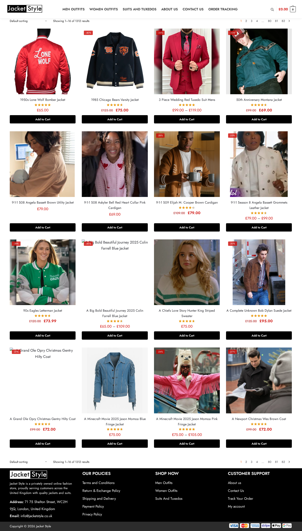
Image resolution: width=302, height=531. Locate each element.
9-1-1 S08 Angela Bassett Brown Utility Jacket (43, 202)
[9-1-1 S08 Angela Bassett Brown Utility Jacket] (43, 164)
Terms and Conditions (98, 482)
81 (276, 21)
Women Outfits (166, 490)
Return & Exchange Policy (101, 490)
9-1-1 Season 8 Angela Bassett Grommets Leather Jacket (259, 205)
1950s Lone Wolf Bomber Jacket (42, 99)
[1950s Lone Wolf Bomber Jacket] (43, 61)
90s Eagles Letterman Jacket (42, 310)
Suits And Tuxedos (168, 498)
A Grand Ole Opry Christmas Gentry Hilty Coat (43, 418)
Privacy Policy (92, 514)
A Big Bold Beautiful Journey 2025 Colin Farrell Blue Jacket (114, 313)
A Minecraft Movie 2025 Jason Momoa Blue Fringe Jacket (115, 421)
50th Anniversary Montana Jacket (259, 99)
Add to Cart (42, 119)
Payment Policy (93, 506)
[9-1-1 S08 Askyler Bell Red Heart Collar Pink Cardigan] (115, 164)
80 (269, 21)
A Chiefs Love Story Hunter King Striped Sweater (187, 313)
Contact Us (236, 490)
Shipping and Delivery (99, 498)
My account (236, 506)
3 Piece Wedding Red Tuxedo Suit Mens (187, 99)
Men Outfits (163, 482)
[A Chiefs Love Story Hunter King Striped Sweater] (187, 272)
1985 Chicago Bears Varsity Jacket (115, 99)
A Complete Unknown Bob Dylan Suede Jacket (258, 310)
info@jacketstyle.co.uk (36, 515)
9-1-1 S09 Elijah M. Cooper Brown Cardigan (187, 202)
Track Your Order (240, 498)
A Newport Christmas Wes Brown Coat (259, 418)
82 (283, 21)
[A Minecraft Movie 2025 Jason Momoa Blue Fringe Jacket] (115, 380)
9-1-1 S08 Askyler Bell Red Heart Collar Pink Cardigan (114, 205)
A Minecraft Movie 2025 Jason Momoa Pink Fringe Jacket (187, 421)
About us (234, 482)
